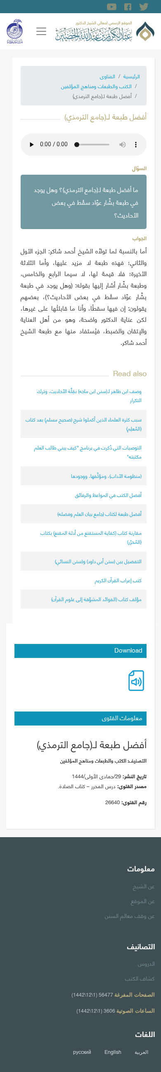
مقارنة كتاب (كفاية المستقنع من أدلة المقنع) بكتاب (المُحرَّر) (91, 537)
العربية (141, 1052)
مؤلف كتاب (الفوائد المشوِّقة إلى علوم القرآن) (96, 598)
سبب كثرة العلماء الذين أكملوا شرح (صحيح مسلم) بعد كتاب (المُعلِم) (84, 424)
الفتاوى (107, 76)
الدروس (146, 962)
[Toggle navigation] (41, 31)
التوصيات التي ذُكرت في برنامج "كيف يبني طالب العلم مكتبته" (88, 452)
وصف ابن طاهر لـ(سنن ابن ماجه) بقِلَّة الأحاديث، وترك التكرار (89, 395)
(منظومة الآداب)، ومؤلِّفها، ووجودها (106, 475)
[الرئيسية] (104, 30)
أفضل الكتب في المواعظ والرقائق (108, 494)
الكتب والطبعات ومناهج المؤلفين (96, 86)
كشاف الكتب (140, 977)
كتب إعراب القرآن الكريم (118, 579)
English (112, 1052)
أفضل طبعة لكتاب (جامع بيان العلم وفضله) (99, 513)
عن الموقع (143, 900)
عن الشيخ (144, 885)
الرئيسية (131, 76)
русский (82, 1052)
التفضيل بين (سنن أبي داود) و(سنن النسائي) (98, 560)
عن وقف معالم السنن (130, 915)
